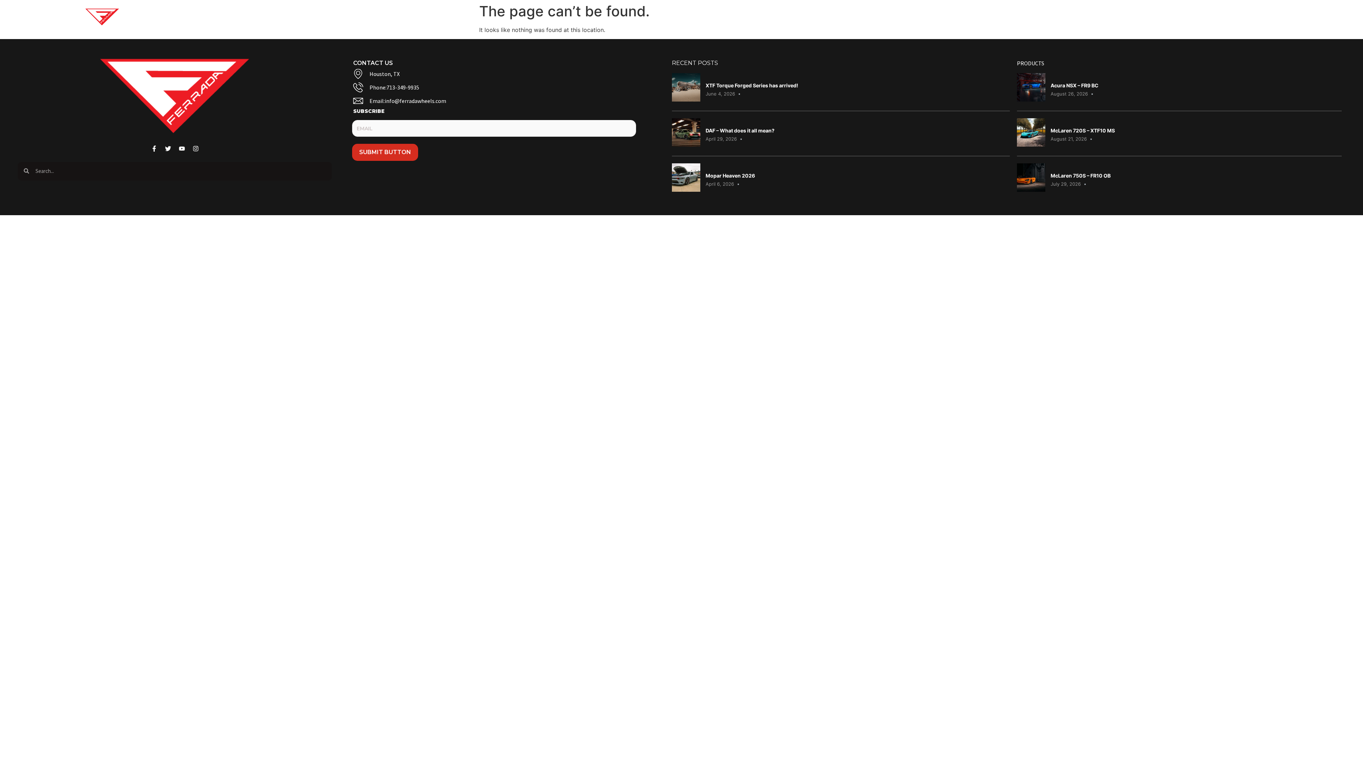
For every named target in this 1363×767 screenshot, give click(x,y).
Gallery (975, 17)
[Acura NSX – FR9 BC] (1031, 99)
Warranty (1090, 17)
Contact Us (1048, 17)
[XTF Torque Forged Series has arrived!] (686, 99)
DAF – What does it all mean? (740, 130)
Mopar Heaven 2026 (730, 176)
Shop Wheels (924, 17)
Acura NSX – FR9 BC (1075, 85)
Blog (1013, 17)
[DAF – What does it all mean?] (686, 144)
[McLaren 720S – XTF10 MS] (1031, 144)
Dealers (1129, 17)
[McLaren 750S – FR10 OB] (1031, 189)
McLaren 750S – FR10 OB (1081, 176)
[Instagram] (1223, 17)
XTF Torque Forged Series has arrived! (752, 85)
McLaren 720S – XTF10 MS (1083, 130)
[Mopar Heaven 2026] (686, 189)
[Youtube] (1209, 17)
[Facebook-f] (1196, 17)
